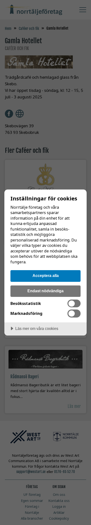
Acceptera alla (46, 275)
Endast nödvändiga (45, 291)
